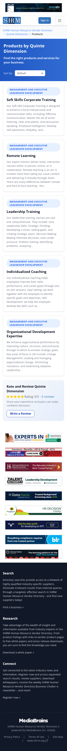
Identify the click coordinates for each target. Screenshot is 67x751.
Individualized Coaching (26, 271)
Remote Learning (21, 155)
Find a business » (13, 607)
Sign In (45, 20)
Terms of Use (36, 736)
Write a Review (20, 414)
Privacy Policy (12, 736)
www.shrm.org (36, 740)
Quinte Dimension (17, 34)
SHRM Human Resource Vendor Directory (27, 30)
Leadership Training (23, 211)
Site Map (58, 736)
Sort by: (8, 73)
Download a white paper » (18, 652)
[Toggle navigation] (59, 20)
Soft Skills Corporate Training (31, 99)
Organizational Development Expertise (31, 333)
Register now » (11, 697)
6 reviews (48, 397)
